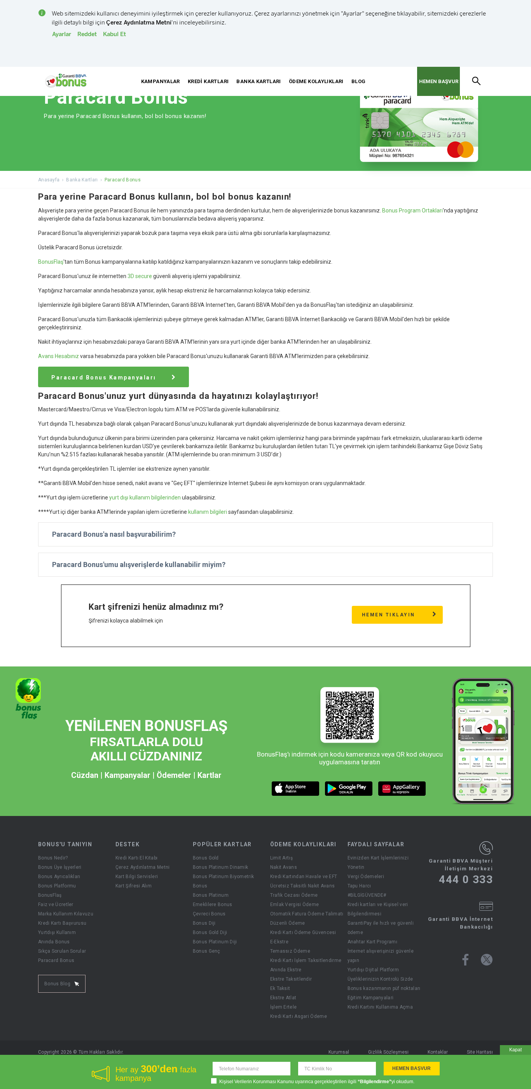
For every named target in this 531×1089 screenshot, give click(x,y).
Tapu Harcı (359, 886)
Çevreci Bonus (209, 914)
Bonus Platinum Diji (215, 942)
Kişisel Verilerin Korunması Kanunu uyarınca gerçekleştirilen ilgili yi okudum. (316, 1081)
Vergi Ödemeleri (366, 876)
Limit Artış (281, 858)
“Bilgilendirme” (374, 1081)
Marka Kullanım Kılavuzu (65, 914)
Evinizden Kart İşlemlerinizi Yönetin (378, 862)
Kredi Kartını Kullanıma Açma (380, 1007)
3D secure (140, 276)
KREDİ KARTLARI (208, 81)
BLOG (358, 81)
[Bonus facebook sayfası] (465, 959)
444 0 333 (466, 879)
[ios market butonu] (296, 788)
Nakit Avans (283, 867)
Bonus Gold (206, 858)
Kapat (515, 1049)
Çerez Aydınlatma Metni (142, 867)
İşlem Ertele (283, 1007)
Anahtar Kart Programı (372, 942)
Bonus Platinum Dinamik (220, 867)
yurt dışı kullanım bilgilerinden (145, 497)
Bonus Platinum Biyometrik (223, 876)
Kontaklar (438, 1052)
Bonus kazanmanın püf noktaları (384, 988)
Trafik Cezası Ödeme (294, 895)
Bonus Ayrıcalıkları (59, 876)
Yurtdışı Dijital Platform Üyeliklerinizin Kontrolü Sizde (380, 974)
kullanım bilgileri (207, 512)
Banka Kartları (82, 180)
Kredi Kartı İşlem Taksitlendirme (306, 960)
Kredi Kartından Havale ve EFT (303, 876)
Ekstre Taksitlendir (291, 979)
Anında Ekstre (286, 969)
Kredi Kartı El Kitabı (136, 858)
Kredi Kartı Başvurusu (62, 923)
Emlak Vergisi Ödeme (294, 904)
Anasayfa (48, 180)
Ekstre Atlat (283, 997)
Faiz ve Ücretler (55, 904)
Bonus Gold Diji (210, 932)
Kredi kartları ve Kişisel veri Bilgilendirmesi (378, 909)
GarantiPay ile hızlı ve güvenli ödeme (381, 927)
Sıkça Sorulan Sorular (62, 951)
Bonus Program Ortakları (412, 210)
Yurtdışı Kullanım (57, 932)
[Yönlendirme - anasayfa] (65, 80)
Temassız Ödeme (290, 951)
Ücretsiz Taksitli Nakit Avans (302, 886)
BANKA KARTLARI (258, 81)
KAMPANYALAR (160, 81)
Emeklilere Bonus (212, 904)
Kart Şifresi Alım (133, 886)
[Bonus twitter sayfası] (486, 959)
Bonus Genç (206, 951)
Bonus (200, 886)
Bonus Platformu (57, 886)
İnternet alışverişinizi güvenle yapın (381, 955)
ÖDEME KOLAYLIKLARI (316, 81)
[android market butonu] (349, 788)
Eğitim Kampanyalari (371, 997)
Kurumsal (338, 1052)
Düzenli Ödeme (287, 923)
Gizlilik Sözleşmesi (388, 1052)
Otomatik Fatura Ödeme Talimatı (307, 914)
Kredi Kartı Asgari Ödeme (298, 1016)
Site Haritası (480, 1052)
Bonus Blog (57, 983)
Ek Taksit (280, 988)
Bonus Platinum (211, 895)
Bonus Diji (204, 923)
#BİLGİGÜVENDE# (367, 895)
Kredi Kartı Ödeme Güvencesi (303, 932)
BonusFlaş (50, 262)
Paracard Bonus (56, 960)
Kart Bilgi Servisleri (136, 876)
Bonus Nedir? (53, 858)
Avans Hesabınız (58, 356)
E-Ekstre (279, 942)
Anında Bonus (54, 942)
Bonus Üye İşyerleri (60, 867)
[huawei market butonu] (402, 788)
